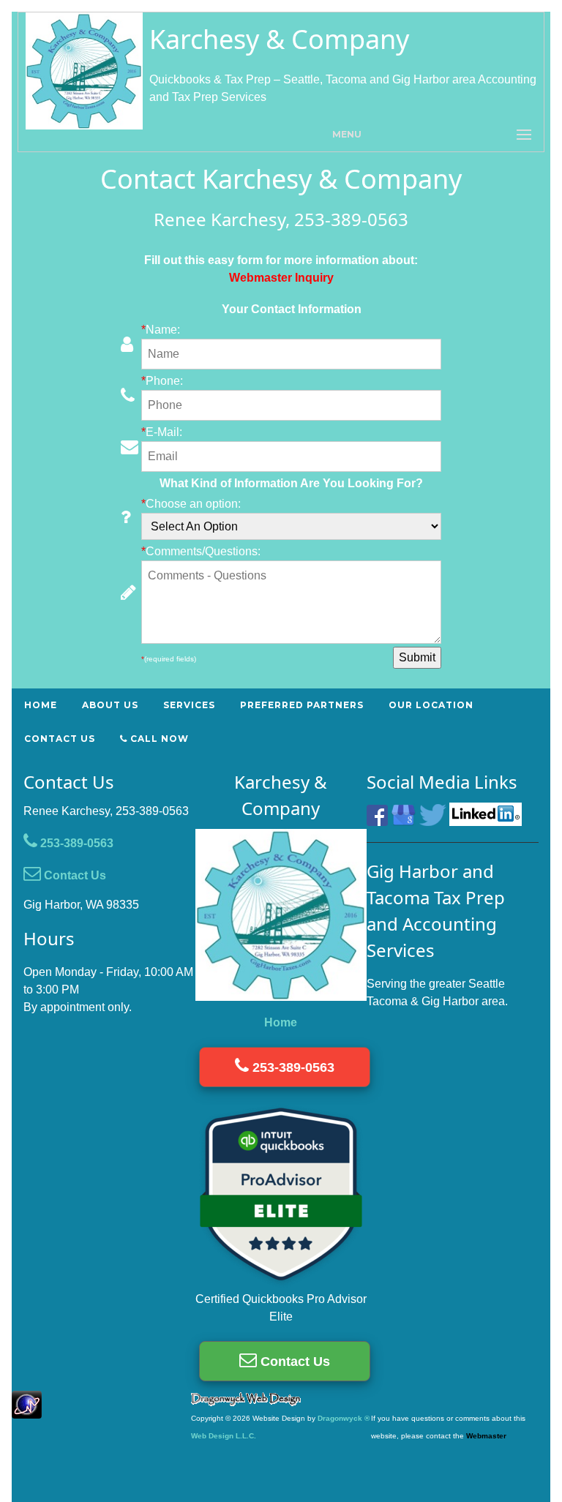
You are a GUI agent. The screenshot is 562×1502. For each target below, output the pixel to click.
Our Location (431, 704)
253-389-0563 (75, 843)
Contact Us (59, 738)
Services (189, 704)
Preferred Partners (302, 704)
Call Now (158, 738)
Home (40, 704)
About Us (110, 704)
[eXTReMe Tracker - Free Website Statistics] (27, 1411)
